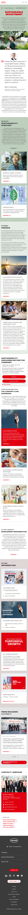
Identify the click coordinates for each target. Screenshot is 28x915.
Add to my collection (10, 596)
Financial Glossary (8, 823)
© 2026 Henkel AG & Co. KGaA (14, 909)
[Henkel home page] (2, 8)
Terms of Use (14, 891)
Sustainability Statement (11, 590)
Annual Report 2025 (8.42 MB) (12, 593)
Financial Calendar (8, 825)
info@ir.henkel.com (9, 804)
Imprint (14, 889)
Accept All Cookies (14, 381)
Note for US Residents (14, 899)
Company (4, 852)
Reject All (14, 377)
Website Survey (13, 881)
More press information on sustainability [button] (10, 762)
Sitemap (14, 886)
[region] (14, 374)
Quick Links (4, 861)
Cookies (14, 896)
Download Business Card (11, 807)
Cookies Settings (6, 384)
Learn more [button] (13, 148)
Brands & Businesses (7, 857)
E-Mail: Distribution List (9, 821)
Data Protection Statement (14, 894)
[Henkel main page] (3, 2)
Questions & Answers (8, 827)
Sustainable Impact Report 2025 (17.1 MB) (14, 624)
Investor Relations (9, 8)
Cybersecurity (14, 904)
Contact (13, 870)
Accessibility (14, 902)
